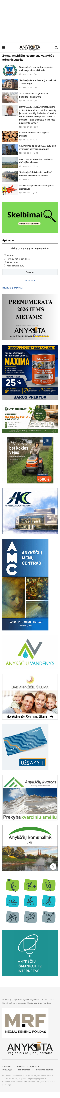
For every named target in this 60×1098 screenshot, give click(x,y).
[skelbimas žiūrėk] (30, 217)
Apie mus (34, 1066)
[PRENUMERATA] (30, 317)
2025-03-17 (26, 140)
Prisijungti (7, 1070)
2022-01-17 (26, 193)
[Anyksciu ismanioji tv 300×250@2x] (30, 953)
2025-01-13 (26, 179)
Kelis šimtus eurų (15, 265)
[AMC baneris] (25, 584)
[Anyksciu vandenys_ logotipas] (30, 652)
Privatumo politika (44, 1070)
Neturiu (10, 255)
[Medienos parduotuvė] (30, 418)
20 (36, 166)
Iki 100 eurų (12, 262)
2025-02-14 (26, 153)
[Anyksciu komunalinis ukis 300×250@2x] (30, 848)
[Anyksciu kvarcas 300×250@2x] (30, 797)
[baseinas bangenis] (25, 747)
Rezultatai (30, 280)
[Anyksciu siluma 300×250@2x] (30, 696)
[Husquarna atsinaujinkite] (30, 460)
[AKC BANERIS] (30, 511)
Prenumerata (23, 1070)
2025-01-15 (26, 166)
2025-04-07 (26, 127)
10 (37, 127)
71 (36, 153)
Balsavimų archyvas (12, 288)
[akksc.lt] (30, 900)
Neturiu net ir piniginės (18, 259)
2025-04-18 (26, 88)
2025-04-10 (26, 101)
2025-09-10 (26, 74)
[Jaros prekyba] (30, 372)
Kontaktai (7, 1066)
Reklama (21, 1066)
